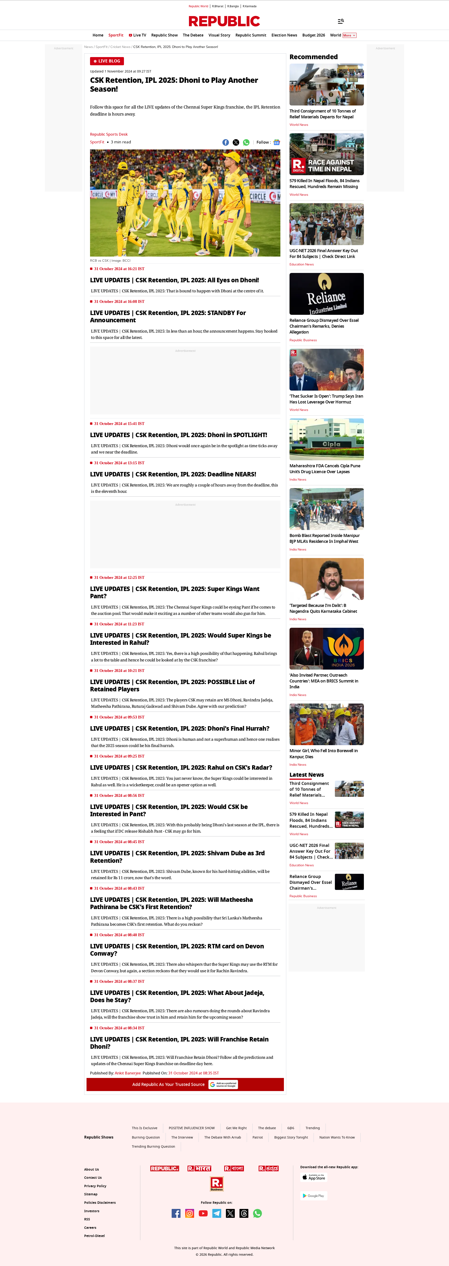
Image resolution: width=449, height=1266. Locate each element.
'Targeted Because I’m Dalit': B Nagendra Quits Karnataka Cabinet (323, 608)
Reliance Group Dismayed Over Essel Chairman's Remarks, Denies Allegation (324, 326)
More (347, 35)
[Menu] (338, 21)
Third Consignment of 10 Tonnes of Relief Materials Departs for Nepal (323, 114)
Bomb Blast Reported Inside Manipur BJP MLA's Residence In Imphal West (325, 538)
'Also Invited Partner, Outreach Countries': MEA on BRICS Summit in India (324, 681)
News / (89, 47)
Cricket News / (121, 47)
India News (298, 479)
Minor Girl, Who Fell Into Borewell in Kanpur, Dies (324, 754)
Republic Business (303, 340)
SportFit (97, 142)
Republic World (198, 6)
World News (299, 125)
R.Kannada (250, 6)
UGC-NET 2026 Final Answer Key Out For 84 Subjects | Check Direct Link (324, 254)
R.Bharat (217, 6)
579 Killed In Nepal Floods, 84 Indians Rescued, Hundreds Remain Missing (325, 184)
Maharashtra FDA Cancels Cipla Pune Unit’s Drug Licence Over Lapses (325, 469)
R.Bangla (233, 6)
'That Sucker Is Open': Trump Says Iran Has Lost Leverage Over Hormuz (326, 399)
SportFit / (102, 47)
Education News (302, 264)
